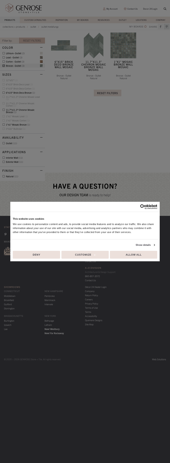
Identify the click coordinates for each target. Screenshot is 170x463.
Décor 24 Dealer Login (96, 286)
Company (161, 20)
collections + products (14, 26)
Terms (88, 311)
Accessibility (91, 315)
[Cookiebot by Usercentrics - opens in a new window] (142, 206)
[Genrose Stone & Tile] (23, 8)
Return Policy (91, 295)
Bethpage (49, 320)
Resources (104, 20)
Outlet (123, 20)
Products (9, 20)
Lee (5, 328)
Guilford (8, 304)
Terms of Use (91, 307)
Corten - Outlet (15, 61)
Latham (48, 324)
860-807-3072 (92, 276)
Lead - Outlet (14, 57)
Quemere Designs (93, 320)
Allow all (134, 254)
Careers (89, 299)
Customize (83, 254)
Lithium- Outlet (15, 53)
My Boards (83, 20)
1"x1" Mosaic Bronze (18, 124)
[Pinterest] (5, 234)
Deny (36, 254)
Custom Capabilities (35, 20)
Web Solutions (159, 359)
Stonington (9, 308)
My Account (112, 8)
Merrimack (49, 300)
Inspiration (61, 20)
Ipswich (7, 324)
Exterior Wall (14, 161)
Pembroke (49, 295)
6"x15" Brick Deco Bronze (20, 92)
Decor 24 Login (150, 8)
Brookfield (9, 300)
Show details (143, 244)
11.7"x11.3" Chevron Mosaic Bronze (20, 111)
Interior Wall (14, 157)
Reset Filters (107, 93)
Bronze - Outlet (15, 65)
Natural (12, 176)
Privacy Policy (91, 303)
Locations (141, 20)
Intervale (48, 304)
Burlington (9, 320)
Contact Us (132, 8)
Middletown (9, 295)
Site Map (89, 324)
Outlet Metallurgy (49, 26)
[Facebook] (160, 26)
